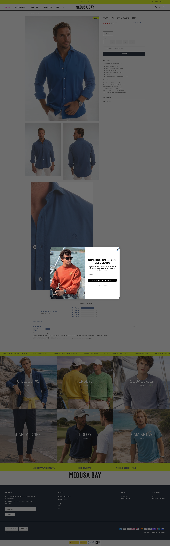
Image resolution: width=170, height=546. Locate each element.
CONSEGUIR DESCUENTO (102, 280)
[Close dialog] (117, 249)
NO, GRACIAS (102, 285)
